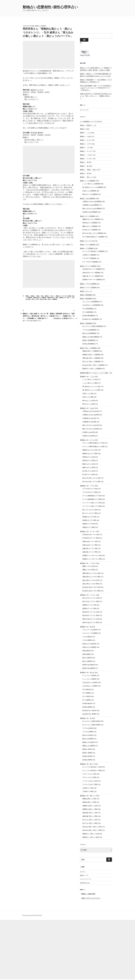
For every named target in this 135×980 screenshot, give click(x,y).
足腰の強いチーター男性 (90, 552)
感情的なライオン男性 (89, 608)
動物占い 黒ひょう (50, 296)
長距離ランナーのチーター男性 (92, 559)
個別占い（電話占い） (87, 125)
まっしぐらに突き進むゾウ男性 (92, 770)
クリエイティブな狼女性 (90, 629)
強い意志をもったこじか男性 (91, 390)
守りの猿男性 (86, 693)
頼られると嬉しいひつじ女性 (91, 478)
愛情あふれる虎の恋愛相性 (90, 337)
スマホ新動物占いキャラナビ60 (90, 121)
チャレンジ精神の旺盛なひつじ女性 (93, 443)
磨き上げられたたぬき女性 (90, 425)
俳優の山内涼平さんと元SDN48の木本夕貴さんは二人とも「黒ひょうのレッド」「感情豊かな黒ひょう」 (96, 96)
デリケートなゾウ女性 (89, 774)
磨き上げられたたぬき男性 (90, 429)
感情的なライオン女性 (89, 605)
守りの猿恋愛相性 (87, 308)
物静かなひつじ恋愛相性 (90, 226)
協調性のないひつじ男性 (90, 453)
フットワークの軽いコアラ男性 (92, 506)
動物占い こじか (85, 132)
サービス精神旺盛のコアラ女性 (92, 495)
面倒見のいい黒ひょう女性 (90, 834)
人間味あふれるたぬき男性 (90, 414)
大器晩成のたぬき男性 (89, 422)
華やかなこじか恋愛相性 (90, 194)
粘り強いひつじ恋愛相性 (90, 230)
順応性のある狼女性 (88, 665)
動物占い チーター (86, 151)
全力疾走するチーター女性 (90, 534)
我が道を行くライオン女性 (90, 612)
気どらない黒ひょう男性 (90, 823)
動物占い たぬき (85, 136)
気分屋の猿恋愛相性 (88, 315)
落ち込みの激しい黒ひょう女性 (92, 827)
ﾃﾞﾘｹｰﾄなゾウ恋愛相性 (89, 258)
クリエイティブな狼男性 (90, 633)
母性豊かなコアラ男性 (89, 520)
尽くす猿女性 (86, 696)
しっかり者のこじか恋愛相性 (91, 184)
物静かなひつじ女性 (88, 464)
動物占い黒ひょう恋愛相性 (88, 348)
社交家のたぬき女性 (88, 432)
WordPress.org (84, 883)
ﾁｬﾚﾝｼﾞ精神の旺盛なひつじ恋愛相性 (93, 237)
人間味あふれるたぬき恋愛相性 (92, 201)
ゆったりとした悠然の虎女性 (91, 721)
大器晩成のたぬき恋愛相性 (90, 205)
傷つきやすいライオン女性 (90, 598)
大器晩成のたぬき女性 (89, 418)
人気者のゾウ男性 (87, 791)
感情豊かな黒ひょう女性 (90, 806)
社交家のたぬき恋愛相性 (90, 212)
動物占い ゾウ (85, 147)
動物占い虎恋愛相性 (86, 323)
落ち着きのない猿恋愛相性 (90, 319)
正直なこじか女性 (87, 393)
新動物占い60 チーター (87, 531)
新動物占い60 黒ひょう (65, 297)
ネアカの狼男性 (87, 640)
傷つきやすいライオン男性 (90, 601)
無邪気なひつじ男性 (88, 460)
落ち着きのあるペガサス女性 (91, 587)
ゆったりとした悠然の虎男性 (91, 725)
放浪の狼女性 (86, 650)
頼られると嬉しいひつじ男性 (91, 481)
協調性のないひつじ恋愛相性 (91, 219)
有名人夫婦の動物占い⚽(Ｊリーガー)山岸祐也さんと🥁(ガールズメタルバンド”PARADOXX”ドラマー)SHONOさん (96, 88)
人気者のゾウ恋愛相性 (89, 255)
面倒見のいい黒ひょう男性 (90, 837)
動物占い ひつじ (85, 140)
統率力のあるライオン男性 (90, 622)
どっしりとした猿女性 (89, 675)
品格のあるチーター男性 (90, 545)
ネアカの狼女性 (87, 636)
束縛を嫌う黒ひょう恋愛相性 (91, 358)
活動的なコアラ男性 (88, 527)
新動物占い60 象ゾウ (87, 764)
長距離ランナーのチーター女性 (92, 555)
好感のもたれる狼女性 (89, 644)
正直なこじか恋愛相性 (89, 191)
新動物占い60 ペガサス (87, 563)
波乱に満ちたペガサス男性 (90, 584)
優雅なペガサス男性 (88, 569)
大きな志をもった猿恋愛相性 (91, 305)
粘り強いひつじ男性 (88, 474)
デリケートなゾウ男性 (89, 777)
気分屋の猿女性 (87, 703)
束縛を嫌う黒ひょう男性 (90, 816)
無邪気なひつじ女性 (88, 457)
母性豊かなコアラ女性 (89, 517)
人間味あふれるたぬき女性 (90, 411)
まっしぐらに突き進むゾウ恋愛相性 (93, 251)
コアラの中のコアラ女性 (90, 488)
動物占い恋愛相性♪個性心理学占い (50, 7)
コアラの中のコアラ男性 (90, 492)
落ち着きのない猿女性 (89, 710)
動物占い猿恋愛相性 (86, 298)
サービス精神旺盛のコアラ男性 (92, 499)
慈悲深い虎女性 (87, 749)
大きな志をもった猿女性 (90, 682)
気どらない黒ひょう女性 (90, 819)
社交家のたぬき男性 (88, 436)
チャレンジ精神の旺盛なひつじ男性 (93, 446)
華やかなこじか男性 (88, 404)
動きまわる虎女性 (87, 735)
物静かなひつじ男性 (88, 467)
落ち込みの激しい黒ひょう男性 (92, 830)
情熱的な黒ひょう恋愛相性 (39, 297)
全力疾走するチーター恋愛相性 (92, 269)
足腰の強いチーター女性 (90, 548)
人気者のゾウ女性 (87, 788)
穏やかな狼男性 (87, 661)
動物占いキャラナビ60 (61, 296)
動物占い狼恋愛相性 (86, 295)
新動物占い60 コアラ (87, 486)
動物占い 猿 (84, 166)
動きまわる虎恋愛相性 (89, 333)
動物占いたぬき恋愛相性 (87, 198)
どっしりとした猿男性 (89, 679)
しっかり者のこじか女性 (90, 379)
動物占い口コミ (85, 291)
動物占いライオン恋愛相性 (88, 287)
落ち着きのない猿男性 (89, 714)
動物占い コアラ (85, 144)
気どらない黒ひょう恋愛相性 (91, 361)
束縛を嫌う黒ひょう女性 (90, 812)
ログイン (83, 872)
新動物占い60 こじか (87, 376)
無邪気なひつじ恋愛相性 (90, 222)
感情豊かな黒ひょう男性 (90, 809)
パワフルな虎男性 (87, 731)
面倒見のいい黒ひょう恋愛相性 (92, 368)
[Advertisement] (49, 55)
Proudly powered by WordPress (32, 915)
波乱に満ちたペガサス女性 (90, 580)
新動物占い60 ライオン (87, 595)
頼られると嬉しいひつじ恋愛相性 (92, 233)
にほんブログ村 (85, 55)
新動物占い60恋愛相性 (40, 25)
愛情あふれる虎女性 (88, 742)
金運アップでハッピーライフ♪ (90, 898)
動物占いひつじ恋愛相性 (87, 216)
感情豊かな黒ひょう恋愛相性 (91, 354)
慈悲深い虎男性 (87, 753)
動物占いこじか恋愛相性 (87, 181)
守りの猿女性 (86, 689)
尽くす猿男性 (86, 700)
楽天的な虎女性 (87, 756)
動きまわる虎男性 (87, 738)
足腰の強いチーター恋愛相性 (91, 276)
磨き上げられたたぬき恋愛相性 (92, 208)
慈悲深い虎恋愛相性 (88, 340)
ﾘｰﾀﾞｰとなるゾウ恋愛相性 (90, 262)
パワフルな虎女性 (87, 728)
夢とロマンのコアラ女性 (90, 510)
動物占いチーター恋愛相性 (88, 266)
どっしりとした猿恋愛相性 (90, 301)
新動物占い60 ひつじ (87, 440)
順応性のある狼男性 (88, 668)
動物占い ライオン (86, 158)
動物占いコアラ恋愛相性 (87, 244)
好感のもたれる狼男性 (89, 647)
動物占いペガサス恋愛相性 (88, 284)
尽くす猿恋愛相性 (87, 312)
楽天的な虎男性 (87, 760)
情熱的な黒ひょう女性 (89, 798)
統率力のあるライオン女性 (90, 619)
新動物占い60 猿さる (87, 672)
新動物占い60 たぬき (87, 408)
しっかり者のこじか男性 (90, 383)
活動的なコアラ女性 (88, 524)
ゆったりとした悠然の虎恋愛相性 (92, 326)
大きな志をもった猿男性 (90, 686)
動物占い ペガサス (86, 155)
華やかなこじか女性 (88, 400)
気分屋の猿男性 (87, 707)
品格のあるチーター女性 (90, 541)
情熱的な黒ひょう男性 (52, 297)
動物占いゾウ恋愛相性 (87, 248)
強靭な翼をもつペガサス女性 (91, 573)
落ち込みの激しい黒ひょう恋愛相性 (48, 299)
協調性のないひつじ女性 (90, 450)
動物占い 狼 (84, 162)
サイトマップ (84, 110)
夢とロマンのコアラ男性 (90, 513)
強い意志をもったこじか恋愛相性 (92, 187)
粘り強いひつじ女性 (88, 471)
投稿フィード (84, 875)
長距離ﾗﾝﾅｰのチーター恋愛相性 (92, 279)
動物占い (28, 296)
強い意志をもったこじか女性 (91, 386)
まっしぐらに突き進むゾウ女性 (92, 767)
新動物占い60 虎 (85, 718)
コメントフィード (85, 879)
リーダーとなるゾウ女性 (90, 781)
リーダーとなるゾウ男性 (90, 784)
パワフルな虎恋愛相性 (89, 330)
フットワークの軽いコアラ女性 (92, 503)
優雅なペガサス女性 (88, 566)
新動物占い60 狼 (85, 627)
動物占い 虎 (84, 173)
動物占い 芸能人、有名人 (37, 296)
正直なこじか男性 (87, 397)
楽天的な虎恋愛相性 (88, 344)
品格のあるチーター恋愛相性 (91, 272)
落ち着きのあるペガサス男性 (91, 591)
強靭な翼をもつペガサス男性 (91, 576)
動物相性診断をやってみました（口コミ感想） (94, 373)
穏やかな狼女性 (87, 657)
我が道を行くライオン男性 (90, 615)
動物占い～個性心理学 (88, 894)
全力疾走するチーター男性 (90, 538)
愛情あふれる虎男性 (88, 746)
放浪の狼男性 (86, 654)
